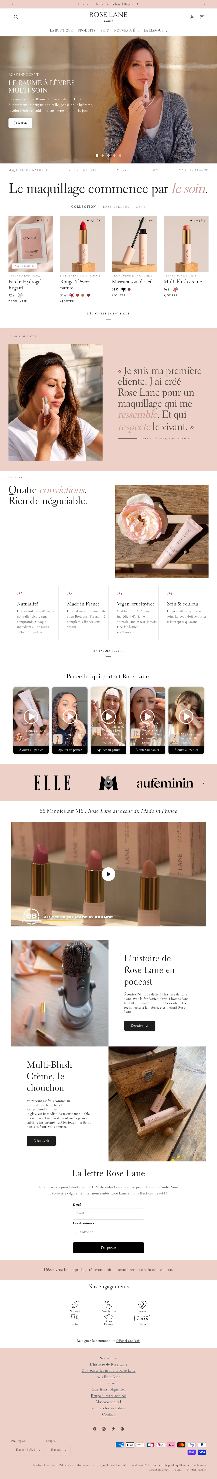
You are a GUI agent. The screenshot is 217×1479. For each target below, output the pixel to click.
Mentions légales (196, 1470)
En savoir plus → (108, 651)
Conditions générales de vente (166, 1470)
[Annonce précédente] (12, 4)
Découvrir (20, 125)
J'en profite (108, 1247)
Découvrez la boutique (108, 314)
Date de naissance (84, 1223)
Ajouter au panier (31, 750)
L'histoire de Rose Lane (108, 1364)
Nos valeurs (108, 1358)
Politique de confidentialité (111, 1465)
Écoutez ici (140, 1025)
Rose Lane (49, 1465)
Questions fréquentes (108, 1389)
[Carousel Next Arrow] (203, 782)
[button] (16, 17)
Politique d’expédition (174, 1465)
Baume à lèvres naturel (108, 1408)
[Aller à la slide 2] (103, 155)
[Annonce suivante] (204, 4)
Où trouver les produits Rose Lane (109, 1371)
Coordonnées (198, 1465)
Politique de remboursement (75, 1465)
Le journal (108, 1383)
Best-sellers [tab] (116, 207)
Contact (108, 1414)
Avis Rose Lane (108, 1377)
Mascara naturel (108, 1402)
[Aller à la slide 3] (108, 155)
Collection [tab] (83, 207)
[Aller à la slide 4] (114, 155)
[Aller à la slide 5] (120, 155)
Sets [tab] (140, 207)
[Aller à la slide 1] (97, 155)
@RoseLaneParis (128, 1341)
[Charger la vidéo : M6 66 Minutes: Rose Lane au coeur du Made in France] (108, 874)
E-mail (77, 1205)
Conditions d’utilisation (144, 1465)
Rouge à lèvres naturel (108, 1396)
